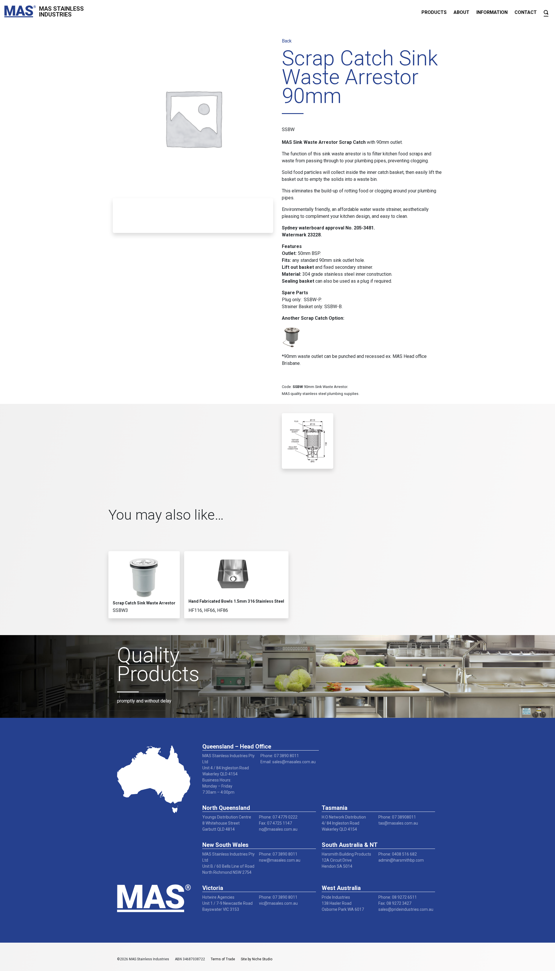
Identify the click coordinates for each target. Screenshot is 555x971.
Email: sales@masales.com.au (288, 761)
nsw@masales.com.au (279, 860)
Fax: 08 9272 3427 (394, 903)
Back (287, 41)
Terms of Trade (223, 959)
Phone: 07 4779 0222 (278, 817)
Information (492, 12)
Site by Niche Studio (256, 959)
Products (434, 12)
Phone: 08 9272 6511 (397, 897)
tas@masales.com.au (398, 823)
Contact (526, 12)
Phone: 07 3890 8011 (279, 755)
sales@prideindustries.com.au (405, 909)
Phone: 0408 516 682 (397, 854)
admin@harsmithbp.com (401, 860)
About (461, 12)
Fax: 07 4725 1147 (275, 823)
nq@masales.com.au (278, 829)
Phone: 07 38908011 (397, 817)
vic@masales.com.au (278, 903)
